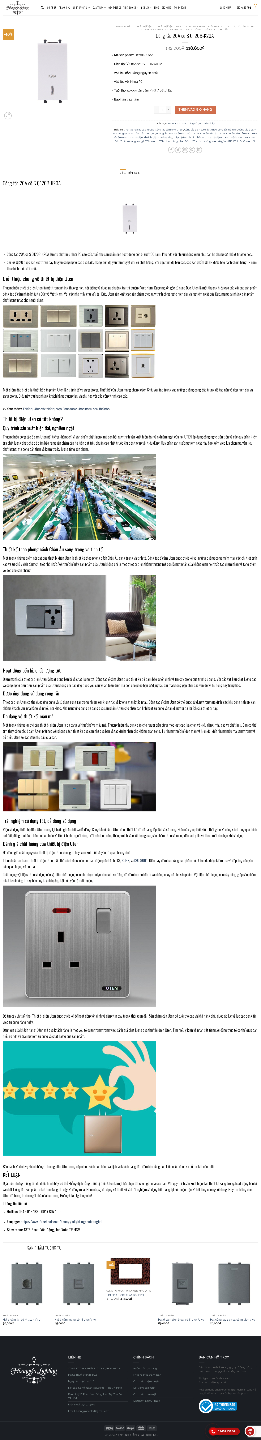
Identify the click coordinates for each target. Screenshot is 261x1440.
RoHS (125, 860)
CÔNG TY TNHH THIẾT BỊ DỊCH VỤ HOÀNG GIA (94, 1368)
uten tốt (250, 141)
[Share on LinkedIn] (199, 150)
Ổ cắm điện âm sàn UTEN (243, 133)
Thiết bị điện (136, 137)
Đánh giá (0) (134, 173)
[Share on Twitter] (178, 150)
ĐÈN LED (145, 7)
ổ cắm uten (120, 137)
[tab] (123, 173)
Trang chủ (123, 26)
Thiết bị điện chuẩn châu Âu (189, 137)
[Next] (258, 1294)
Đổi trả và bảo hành (144, 1387)
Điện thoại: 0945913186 (82, 1404)
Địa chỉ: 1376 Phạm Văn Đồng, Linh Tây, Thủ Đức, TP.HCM (96, 1396)
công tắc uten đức (145, 133)
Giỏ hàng (166, 7)
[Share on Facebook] (171, 150)
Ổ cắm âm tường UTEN (187, 133)
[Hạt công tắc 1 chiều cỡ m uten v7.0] (234, 1284)
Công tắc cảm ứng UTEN (169, 129)
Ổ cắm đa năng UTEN (214, 133)
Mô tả (123, 173)
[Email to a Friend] (185, 150)
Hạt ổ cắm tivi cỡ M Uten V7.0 (21, 1319)
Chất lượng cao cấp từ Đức (139, 129)
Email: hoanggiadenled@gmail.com (88, 1411)
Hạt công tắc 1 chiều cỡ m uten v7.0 (232, 1319)
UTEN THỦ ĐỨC (236, 141)
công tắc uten (126, 133)
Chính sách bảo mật (144, 1394)
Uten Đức (184, 141)
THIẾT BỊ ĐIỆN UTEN (168, 26)
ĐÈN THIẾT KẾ (115, 7)
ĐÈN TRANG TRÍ (80, 7)
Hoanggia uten (164, 133)
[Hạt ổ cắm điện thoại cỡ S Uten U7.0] (182, 1284)
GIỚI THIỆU (51, 7)
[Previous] (3, 1294)
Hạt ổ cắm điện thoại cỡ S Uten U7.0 (181, 1319)
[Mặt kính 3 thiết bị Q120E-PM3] (130, 1271)
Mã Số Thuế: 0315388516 (82, 1374)
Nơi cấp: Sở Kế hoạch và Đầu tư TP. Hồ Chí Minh (95, 1387)
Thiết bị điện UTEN (217, 137)
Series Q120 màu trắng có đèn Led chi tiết (199, 29)
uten (153, 141)
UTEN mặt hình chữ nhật (202, 26)
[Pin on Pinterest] (192, 150)
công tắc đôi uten (227, 129)
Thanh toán (180, 7)
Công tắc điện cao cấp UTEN (200, 129)
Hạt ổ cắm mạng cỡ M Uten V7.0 (75, 1319)
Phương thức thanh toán (147, 1374)
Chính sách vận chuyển (146, 1381)
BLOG (156, 7)
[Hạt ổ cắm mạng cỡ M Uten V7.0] (79, 1284)
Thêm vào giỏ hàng (195, 109)
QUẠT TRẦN (98, 7)
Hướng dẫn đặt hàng (145, 1368)
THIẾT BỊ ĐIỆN (129, 7)
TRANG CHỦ (64, 7)
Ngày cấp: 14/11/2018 (81, 1381)
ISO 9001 (141, 860)
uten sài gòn (219, 141)
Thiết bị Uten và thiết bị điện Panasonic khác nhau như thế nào (66, 409)
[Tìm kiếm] (42, 7)
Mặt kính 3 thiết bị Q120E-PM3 (125, 1294)
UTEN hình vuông (201, 141)
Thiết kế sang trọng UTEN (135, 141)
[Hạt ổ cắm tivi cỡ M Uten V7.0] (27, 1284)
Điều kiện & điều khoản (146, 1400)
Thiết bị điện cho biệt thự (158, 137)
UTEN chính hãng (167, 141)
